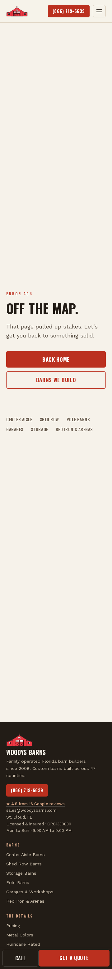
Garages (14, 429)
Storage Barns (21, 873)
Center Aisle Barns (25, 854)
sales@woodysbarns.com (31, 810)
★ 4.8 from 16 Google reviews (35, 804)
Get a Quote (74, 958)
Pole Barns (78, 419)
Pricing (13, 925)
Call (20, 958)
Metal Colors (19, 934)
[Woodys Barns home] (17, 11)
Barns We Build (56, 380)
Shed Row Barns (24, 863)
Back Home (56, 359)
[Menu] (99, 11)
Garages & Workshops (30, 891)
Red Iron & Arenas (74, 429)
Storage (39, 429)
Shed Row (49, 419)
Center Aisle (19, 419)
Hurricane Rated (23, 944)
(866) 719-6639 (69, 11)
